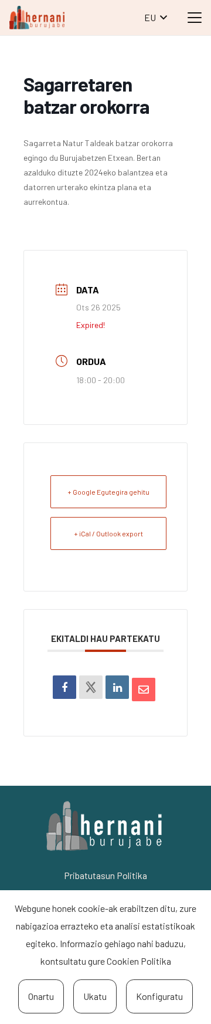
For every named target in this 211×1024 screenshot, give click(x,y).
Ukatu (95, 996)
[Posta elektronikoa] (143, 689)
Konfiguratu (159, 996)
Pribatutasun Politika (105, 875)
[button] (155, 17)
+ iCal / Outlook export (108, 533)
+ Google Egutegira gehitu (108, 492)
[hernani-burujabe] (36, 17)
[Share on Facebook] (64, 687)
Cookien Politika (139, 960)
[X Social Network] (91, 687)
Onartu (41, 996)
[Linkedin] (117, 687)
